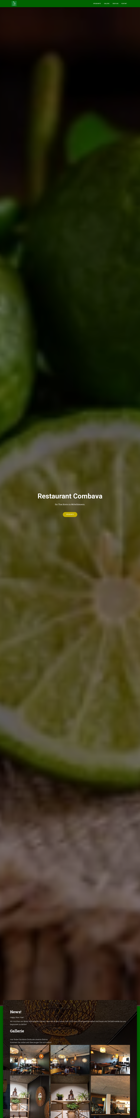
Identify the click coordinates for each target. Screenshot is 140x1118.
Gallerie (106, 3)
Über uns (115, 3)
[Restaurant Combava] (14, 3)
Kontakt (124, 3)
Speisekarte (97, 3)
